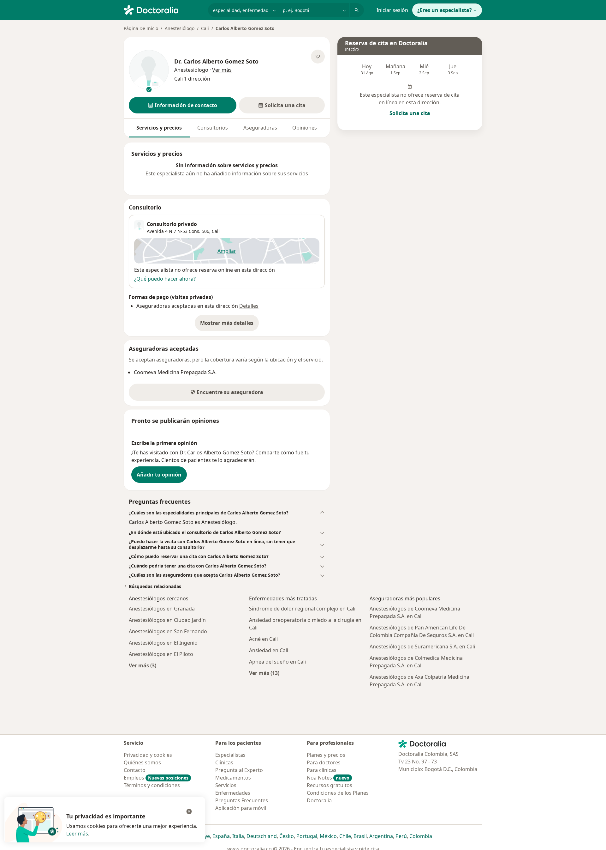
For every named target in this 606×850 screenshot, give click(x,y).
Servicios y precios (159, 127)
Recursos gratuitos (329, 785)
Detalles (248, 305)
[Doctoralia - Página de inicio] (163, 9)
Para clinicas (321, 770)
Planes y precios (326, 754)
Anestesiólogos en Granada (162, 608)
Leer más (77, 833)
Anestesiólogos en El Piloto (161, 654)
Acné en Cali (263, 638)
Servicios (225, 785)
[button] (182, 105)
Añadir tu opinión (159, 474)
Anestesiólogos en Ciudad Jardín (167, 619)
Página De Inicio (141, 28)
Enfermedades (232, 792)
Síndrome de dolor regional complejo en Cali (302, 608)
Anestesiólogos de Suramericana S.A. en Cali (422, 646)
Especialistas (230, 754)
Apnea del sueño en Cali (277, 661)
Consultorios (212, 127)
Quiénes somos (142, 762)
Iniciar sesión (392, 10)
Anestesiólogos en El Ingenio (163, 642)
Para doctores (324, 762)
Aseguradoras (260, 127)
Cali (205, 28)
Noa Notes (328, 777)
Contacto (135, 770)
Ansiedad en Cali (268, 650)
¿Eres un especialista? (444, 10)
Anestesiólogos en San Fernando (168, 631)
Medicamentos (233, 777)
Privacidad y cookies (148, 754)
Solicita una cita (409, 113)
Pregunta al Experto (239, 770)
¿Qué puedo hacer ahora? (165, 278)
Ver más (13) (264, 673)
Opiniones (304, 127)
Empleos (156, 777)
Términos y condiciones (152, 785)
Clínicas (224, 762)
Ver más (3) (142, 665)
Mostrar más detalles (229, 324)
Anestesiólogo (179, 28)
